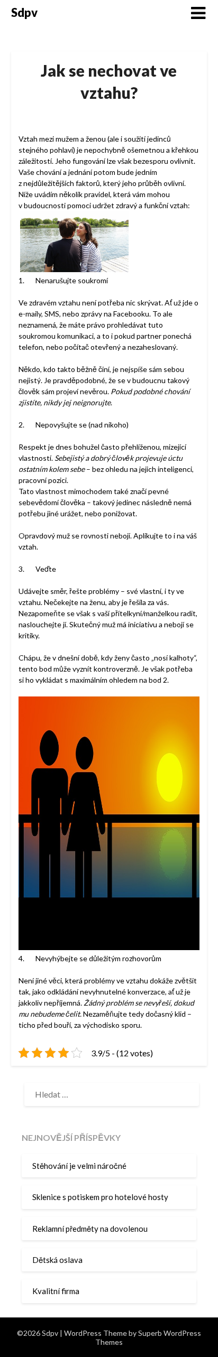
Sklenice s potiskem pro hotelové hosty (100, 1197)
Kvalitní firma (55, 1291)
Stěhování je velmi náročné (79, 1165)
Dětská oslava (57, 1260)
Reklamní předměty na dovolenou (90, 1228)
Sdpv (24, 12)
